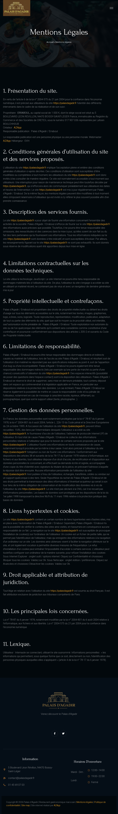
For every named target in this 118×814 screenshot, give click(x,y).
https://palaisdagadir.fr (64, 103)
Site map (25, 805)
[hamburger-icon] (111, 8)
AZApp (18, 128)
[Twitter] (63, 733)
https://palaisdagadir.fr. (34, 489)
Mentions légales (85, 802)
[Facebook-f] (54, 733)
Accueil (50, 42)
